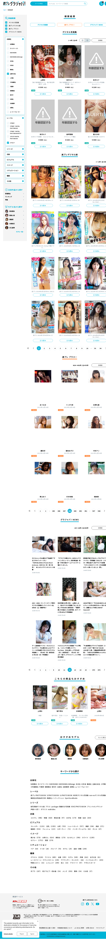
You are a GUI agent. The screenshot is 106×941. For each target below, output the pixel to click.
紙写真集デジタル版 (38, 806)
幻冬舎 (11, 65)
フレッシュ (49, 829)
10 (87, 348)
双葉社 (11, 107)
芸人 (65, 863)
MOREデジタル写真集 (81, 795)
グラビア (12, 143)
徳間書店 (12, 90)
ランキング (8, 197)
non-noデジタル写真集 (97, 795)
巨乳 (51, 826)
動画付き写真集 (64, 806)
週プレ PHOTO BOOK (38, 795)
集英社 (11, 69)
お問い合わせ (90, 928)
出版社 (9, 39)
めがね (71, 818)
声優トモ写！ (35, 809)
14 (80, 670)
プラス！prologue (51, 806)
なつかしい (74, 837)
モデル (73, 857)
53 (95, 348)
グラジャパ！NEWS (15, 32)
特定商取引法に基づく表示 (47, 928)
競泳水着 (60, 818)
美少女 (36, 837)
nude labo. (52, 809)
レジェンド (53, 863)
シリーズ (10, 149)
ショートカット (76, 826)
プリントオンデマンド (95, 806)
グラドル (37, 857)
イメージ (10, 165)
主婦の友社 (13, 74)
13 (75, 670)
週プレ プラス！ (14, 29)
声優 (84, 857)
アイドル (51, 857)
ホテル (68, 849)
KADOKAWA (13, 52)
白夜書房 (12, 103)
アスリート (76, 863)
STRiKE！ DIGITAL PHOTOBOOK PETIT (15, 132)
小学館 (11, 78)
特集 (6, 200)
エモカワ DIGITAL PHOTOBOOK (14, 137)
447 (64, 511)
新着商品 (8, 194)
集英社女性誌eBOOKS (38, 798)
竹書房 (11, 86)
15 (86, 670)
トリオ (45, 849)
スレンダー (38, 826)
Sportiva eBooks (71, 798)
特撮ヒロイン (38, 863)
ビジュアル (10, 160)
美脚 (90, 826)
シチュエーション (12, 170)
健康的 (36, 829)
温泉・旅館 (81, 849)
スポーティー (64, 829)
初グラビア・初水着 (52, 871)
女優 (62, 857)
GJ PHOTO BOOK (66, 795)
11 (64, 670)
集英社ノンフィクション (55, 798)
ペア (35, 849)
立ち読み (43, 94)
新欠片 (11, 95)
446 (59, 511)
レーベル (10, 118)
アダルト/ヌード (89, 863)
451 (86, 511)
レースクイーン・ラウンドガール (45, 860)
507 (93, 511)
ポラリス (44, 809)
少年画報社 (13, 82)
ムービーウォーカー (15, 112)
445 (53, 511)
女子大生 (95, 857)
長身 (100, 826)
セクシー (37, 840)
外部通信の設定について (64, 928)
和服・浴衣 (85, 818)
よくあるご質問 (79, 928)
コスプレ (37, 818)
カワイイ (88, 837)
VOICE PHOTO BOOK (78, 806)
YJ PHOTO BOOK (53, 795)
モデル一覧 (19, 232)
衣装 (8, 154)
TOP (4, 10)
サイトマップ (100, 928)
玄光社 (11, 61)
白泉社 (11, 99)
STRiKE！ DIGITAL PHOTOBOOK (15, 127)
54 (100, 348)
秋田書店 (12, 44)
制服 (48, 818)
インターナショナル (82, 829)
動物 (78, 871)
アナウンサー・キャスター (73, 860)
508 (99, 511)
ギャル (97, 829)
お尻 (62, 826)
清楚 (49, 840)
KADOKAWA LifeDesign (16, 57)
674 (99, 670)
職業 (8, 176)
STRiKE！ (12, 123)
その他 (9, 181)
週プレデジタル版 (14, 26)
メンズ (67, 871)
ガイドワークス (14, 48)
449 (75, 511)
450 (80, 511)
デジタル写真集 (14, 22)
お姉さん (48, 837)
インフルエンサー (95, 860)
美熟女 (61, 837)
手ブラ (36, 871)
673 (93, 670)
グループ (56, 849)
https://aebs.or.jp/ (29, 917)
